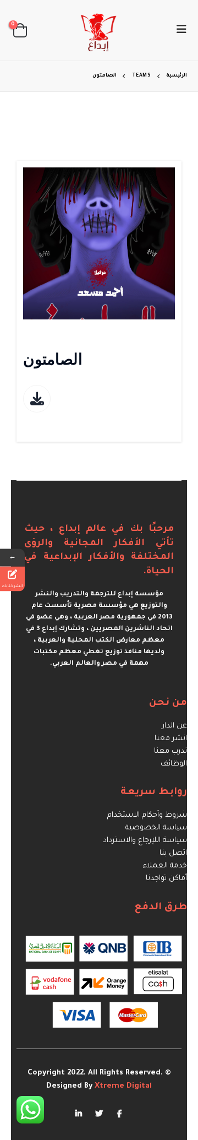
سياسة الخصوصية (156, 828)
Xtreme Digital (122, 1086)
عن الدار (174, 726)
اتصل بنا (173, 853)
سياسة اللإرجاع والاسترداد (145, 841)
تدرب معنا (170, 751)
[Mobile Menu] (178, 30)
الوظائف (174, 764)
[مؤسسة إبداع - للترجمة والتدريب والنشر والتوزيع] (99, 30)
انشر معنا (171, 739)
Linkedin (78, 1113)
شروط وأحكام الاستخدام (147, 815)
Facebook (119, 1113)
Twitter (99, 1113)
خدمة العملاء (165, 866)
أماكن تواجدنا (166, 879)
